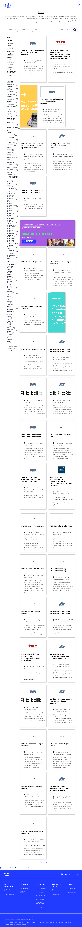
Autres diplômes (41, 907)
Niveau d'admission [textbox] (24, 29)
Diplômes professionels (40, 902)
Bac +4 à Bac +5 (40, 899)
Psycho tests (55, 894)
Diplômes (40, 224)
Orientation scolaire (32, 228)
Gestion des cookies (66, 922)
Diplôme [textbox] (62, 29)
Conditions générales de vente (53, 922)
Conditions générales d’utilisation (22, 922)
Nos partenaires (72, 892)
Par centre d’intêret (23, 892)
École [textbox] (10, 29)
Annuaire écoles (9, 894)
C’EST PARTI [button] (28, 241)
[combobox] (12, 30)
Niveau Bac (39, 892)
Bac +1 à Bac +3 (40, 896)
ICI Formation (30, 916)
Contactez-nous (72, 896)
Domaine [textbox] (37, 29)
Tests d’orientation (55, 890)
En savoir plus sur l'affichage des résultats (12, 348)
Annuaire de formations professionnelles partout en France (19, 919)
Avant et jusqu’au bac (41, 888)
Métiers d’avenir (53, 224)
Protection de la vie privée (38, 922)
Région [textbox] (49, 29)
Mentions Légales (9, 922)
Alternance (28, 224)
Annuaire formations (7, 890)
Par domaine (24, 888)
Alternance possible (23, 868)
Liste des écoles (9, 868)
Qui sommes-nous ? (72, 888)
